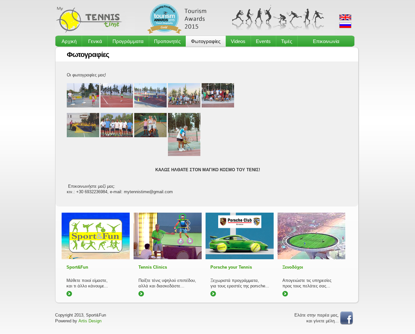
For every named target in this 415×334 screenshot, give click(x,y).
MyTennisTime (95, 19)
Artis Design (89, 320)
